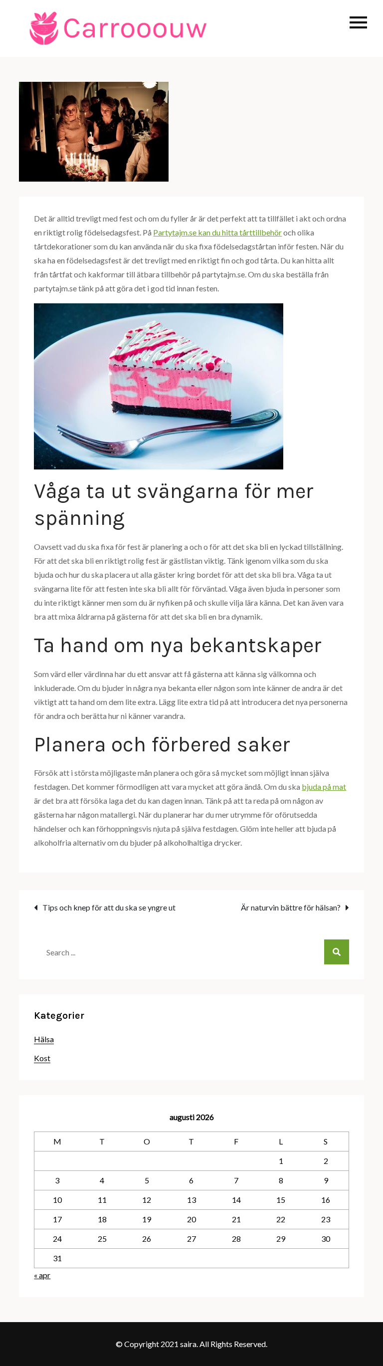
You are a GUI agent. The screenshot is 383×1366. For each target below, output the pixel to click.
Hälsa (44, 1039)
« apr (42, 1275)
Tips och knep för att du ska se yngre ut (109, 907)
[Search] (336, 951)
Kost (42, 1058)
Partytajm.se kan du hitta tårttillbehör (217, 232)
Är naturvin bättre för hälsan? (291, 907)
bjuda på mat (324, 786)
